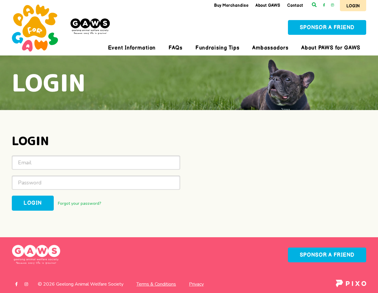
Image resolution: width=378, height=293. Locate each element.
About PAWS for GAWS (330, 48)
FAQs (176, 48)
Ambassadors (270, 48)
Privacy (196, 284)
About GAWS (267, 5)
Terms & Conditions (156, 284)
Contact (295, 5)
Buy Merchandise (231, 5)
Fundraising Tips (217, 48)
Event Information (132, 48)
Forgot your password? (79, 203)
